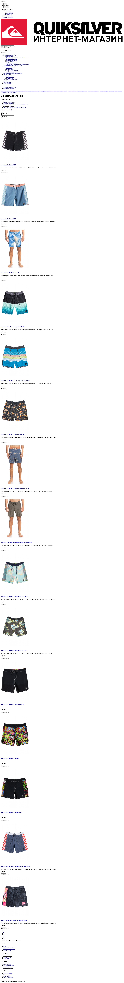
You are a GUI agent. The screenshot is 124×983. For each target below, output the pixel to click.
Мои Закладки (6, 976)
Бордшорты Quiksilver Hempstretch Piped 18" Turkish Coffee (16, 542)
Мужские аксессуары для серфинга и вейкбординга (16, 104)
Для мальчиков (10, 75)
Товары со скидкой (8, 968)
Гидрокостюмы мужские (9, 102)
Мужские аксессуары (11, 59)
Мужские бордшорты (8, 106)
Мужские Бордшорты (11, 60)
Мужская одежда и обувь (9, 55)
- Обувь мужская (76, 91)
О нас (4, 946)
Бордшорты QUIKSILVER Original (10, 758)
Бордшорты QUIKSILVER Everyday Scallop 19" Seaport (15, 380)
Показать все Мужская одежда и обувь (12, 65)
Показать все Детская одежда (10, 79)
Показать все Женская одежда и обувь (12, 73)
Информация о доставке (9, 947)
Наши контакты (7, 83)
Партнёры (5, 966)
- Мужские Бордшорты (65, 91)
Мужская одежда (10, 56)
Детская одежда (7, 74)
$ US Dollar (6, 5)
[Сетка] (2, 112)
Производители (7, 964)
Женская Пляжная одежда (12, 70)
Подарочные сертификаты (9, 965)
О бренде (5, 80)
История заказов (7, 974)
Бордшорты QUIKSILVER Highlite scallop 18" (12, 704)
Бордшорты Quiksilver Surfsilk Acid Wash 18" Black (14, 920)
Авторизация (9, 13)
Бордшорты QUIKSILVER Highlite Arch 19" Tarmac (14, 650)
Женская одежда (10, 69)
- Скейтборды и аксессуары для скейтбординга (105, 91)
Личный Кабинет (7, 973)
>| (3, 938)
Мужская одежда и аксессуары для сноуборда (17, 57)
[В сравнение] (8, 658)
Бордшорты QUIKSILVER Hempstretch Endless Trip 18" (15, 488)
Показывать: (4, 116)
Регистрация (9, 12)
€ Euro (5, 4)
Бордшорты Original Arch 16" (8, 164)
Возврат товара (7, 950)
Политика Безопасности (9, 949)
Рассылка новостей (8, 977)
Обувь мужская (10, 61)
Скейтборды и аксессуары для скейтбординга (17, 64)
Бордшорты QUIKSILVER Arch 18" (10, 272)
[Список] (1, 112)
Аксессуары (9, 68)
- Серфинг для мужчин (87, 91)
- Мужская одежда (18, 91)
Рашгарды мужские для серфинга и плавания (14, 107)
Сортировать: (4, 113)
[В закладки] (6, 658)
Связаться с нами (7, 956)
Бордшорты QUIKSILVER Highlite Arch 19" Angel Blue (15, 596)
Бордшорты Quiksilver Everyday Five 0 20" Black (13, 326)
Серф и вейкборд (10, 71)
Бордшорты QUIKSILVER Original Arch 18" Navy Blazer (15, 866)
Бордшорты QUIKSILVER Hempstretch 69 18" (13, 434)
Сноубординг (9, 78)
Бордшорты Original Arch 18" (8, 218)
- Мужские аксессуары (53, 91)
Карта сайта (6, 958)
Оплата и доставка (8, 82)
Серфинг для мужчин (11, 62)
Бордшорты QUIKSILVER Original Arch (11, 812)
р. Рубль (6, 7)
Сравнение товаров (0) (6, 109)
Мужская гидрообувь (8, 103)
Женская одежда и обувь (9, 66)
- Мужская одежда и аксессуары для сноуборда (35, 91)
